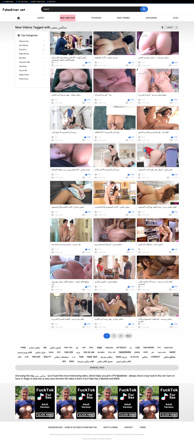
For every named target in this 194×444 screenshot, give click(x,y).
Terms (142, 427)
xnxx (71, 361)
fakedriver (125, 352)
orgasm (109, 348)
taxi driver (148, 348)
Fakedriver (94, 439)
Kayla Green (31, 75)
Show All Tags (97, 368)
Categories (151, 18)
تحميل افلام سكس (105, 361)
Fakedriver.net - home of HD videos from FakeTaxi (18, 18)
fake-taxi (68, 348)
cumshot (155, 357)
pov (159, 348)
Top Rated (96, 18)
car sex (68, 352)
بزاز (130, 348)
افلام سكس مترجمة (85, 361)
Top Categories (29, 35)
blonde (101, 352)
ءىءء (73, 357)
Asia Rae (31, 66)
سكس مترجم (106, 357)
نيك (77, 348)
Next (128, 336)
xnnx (145, 352)
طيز (152, 352)
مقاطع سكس (170, 357)
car (137, 347)
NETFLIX (52, 2)
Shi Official (31, 45)
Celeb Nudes (8, 2)
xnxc (91, 348)
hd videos (121, 348)
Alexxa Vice (31, 41)
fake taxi (92, 357)
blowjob (135, 357)
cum (27, 357)
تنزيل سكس (40, 352)
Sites (175, 18)
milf (59, 352)
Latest (40, 18)
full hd (111, 352)
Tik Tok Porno (23, 2)
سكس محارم (34, 347)
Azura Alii (31, 70)
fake (99, 347)
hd (45, 347)
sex (64, 361)
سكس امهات (161, 352)
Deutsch (31, 49)
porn (23, 348)
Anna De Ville (31, 62)
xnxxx (137, 352)
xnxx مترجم (121, 357)
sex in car (89, 352)
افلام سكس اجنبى (123, 361)
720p (84, 348)
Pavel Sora (31, 79)
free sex (36, 357)
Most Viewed (123, 18)
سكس (145, 357)
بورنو (78, 352)
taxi (81, 357)
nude (51, 352)
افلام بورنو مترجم (25, 352)
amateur (168, 348)
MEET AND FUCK (38, 2)
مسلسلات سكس (61, 357)
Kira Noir (31, 58)
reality (47, 357)
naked (172, 352)
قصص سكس (55, 347)
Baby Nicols (31, 54)
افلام (19, 357)
